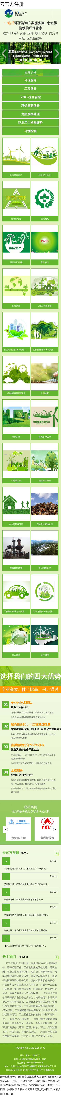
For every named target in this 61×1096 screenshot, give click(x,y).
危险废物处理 (30, 114)
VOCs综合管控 (31, 97)
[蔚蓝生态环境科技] (27, 13)
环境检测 (30, 131)
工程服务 (30, 88)
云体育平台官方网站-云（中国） (38, 1085)
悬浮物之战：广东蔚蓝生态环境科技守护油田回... (26, 884)
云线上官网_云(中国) (38, 1089)
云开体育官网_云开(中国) (31, 1081)
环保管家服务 (30, 105)
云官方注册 (12, 4)
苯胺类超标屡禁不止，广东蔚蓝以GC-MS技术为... (26, 868)
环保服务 (30, 80)
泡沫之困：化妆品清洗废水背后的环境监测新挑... (26, 930)
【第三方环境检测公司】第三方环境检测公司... (25, 946)
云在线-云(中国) (11, 1085)
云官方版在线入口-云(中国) (36, 1076)
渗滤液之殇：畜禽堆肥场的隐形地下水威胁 (23, 899)
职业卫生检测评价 (30, 122)
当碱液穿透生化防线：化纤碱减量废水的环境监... (26, 915)
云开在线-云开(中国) (11, 1076)
